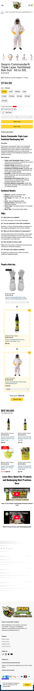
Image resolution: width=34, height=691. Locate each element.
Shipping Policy (6, 644)
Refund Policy (5, 639)
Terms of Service (6, 646)
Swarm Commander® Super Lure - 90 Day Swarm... (7, 467)
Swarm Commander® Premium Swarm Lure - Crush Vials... (25, 467)
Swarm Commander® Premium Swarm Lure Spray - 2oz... (7, 438)
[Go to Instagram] (6, 654)
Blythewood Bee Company (7, 433)
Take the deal (17, 399)
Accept (27, 685)
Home (2, 12)
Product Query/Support (8, 670)
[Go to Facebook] (3, 654)
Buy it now (17, 126)
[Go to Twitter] (9, 654)
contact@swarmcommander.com (11, 662)
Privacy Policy (5, 641)
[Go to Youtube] (11, 654)
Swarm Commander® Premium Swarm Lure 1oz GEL (24, 438)
